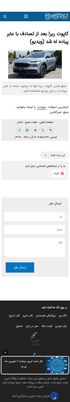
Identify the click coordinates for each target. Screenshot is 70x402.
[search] (5, 16)
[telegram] (35, 130)
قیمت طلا (47, 326)
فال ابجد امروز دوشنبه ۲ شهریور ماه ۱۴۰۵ (24, 364)
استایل (19, 326)
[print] (27, 130)
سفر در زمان (32, 326)
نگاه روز (63, 315)
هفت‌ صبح (31, 122)
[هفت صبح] (56, 16)
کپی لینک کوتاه (58, 155)
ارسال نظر (20, 267)
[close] (35, 352)
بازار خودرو (61, 326)
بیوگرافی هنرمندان (46, 315)
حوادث (41, 107)
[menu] (26, 16)
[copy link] (50, 130)
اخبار (20, 122)
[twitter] (43, 130)
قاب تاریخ (14, 315)
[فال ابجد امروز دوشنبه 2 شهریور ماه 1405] (57, 365)
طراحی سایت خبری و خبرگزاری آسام (31, 396)
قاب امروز (28, 315)
